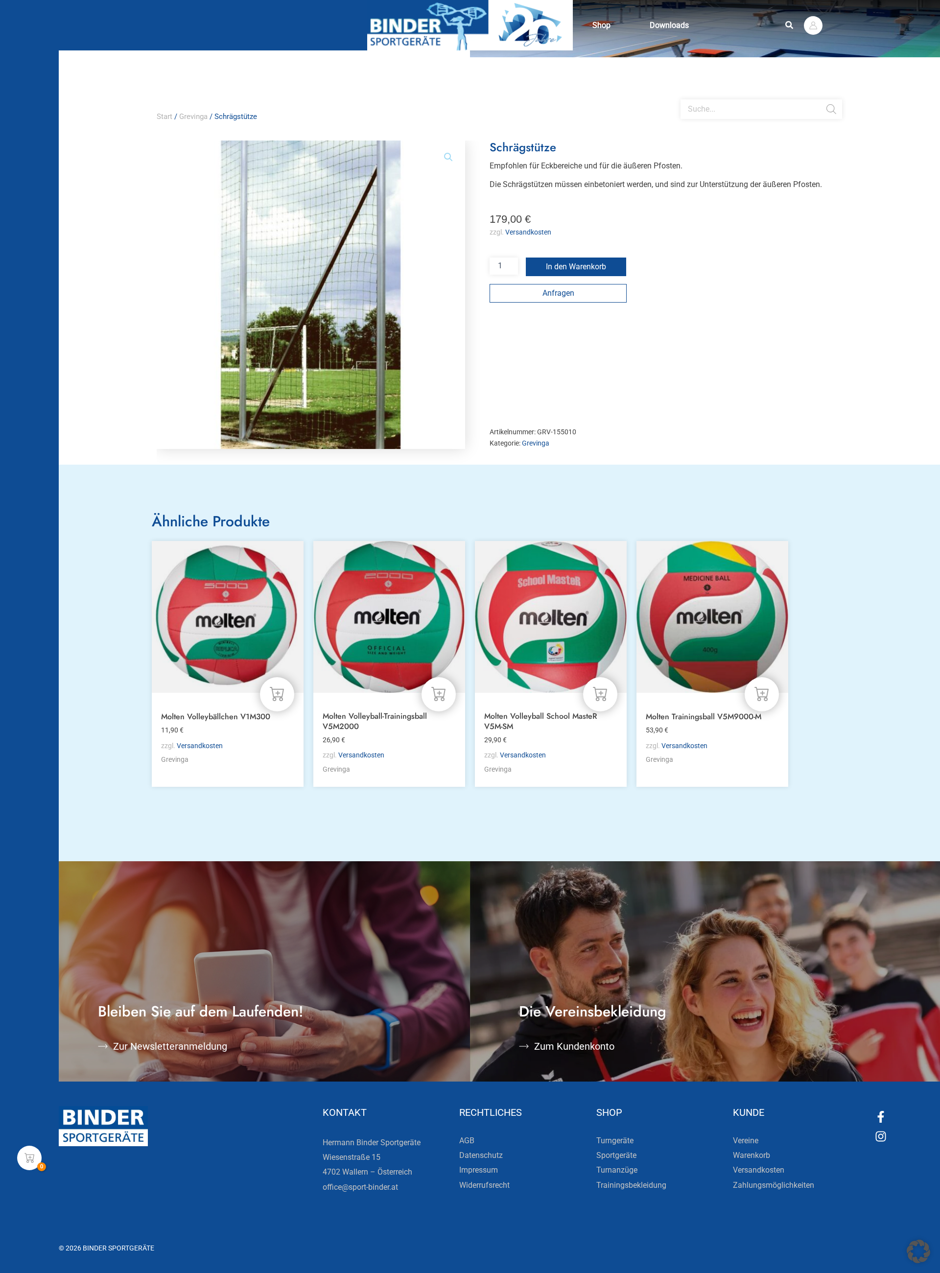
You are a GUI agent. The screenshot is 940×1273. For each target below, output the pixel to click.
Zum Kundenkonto (574, 1046)
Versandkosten (528, 232)
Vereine (745, 1140)
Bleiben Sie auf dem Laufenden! (201, 1011)
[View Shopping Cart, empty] (29, 1158)
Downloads (669, 25)
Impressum (478, 1170)
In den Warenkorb (576, 266)
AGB (466, 1140)
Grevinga (193, 116)
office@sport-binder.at (360, 1187)
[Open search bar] (685, 95)
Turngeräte (615, 1140)
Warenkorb (751, 1155)
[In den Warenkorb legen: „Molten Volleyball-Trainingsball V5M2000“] (439, 694)
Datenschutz (481, 1155)
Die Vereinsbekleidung (592, 1011)
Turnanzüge (616, 1170)
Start (164, 116)
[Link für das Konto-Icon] (813, 25)
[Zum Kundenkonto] (524, 1046)
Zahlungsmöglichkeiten (773, 1185)
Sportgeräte (616, 1155)
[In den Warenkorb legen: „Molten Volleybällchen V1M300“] (277, 694)
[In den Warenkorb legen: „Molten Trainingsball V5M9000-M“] (762, 694)
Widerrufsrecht (484, 1185)
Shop (601, 25)
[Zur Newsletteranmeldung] (103, 1046)
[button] (789, 25)
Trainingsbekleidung (631, 1185)
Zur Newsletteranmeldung (170, 1046)
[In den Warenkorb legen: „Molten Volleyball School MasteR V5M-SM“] (600, 694)
